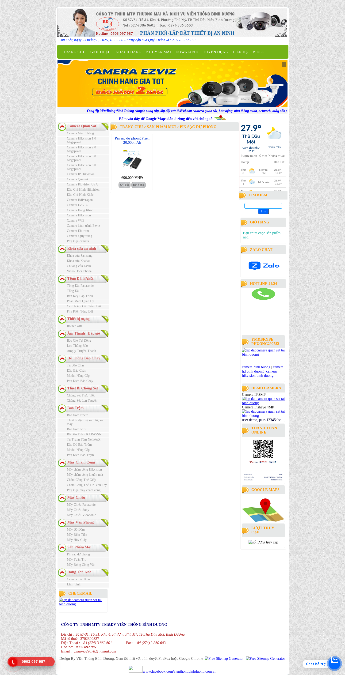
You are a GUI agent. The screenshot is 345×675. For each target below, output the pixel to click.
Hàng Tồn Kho (79, 572)
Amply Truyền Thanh (81, 351)
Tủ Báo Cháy (75, 365)
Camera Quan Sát (81, 126)
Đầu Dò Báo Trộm (79, 444)
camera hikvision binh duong (259, 373)
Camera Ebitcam (78, 231)
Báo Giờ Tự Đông (79, 340)
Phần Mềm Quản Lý (80, 301)
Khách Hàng (128, 52)
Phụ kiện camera (78, 241)
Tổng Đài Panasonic (80, 285)
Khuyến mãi (158, 52)
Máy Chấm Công (81, 462)
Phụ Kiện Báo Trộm (80, 455)
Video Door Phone (79, 271)
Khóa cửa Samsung (79, 255)
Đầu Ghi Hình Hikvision (83, 189)
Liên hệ (240, 52)
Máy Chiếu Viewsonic (81, 515)
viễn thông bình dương (268, 331)
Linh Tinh (73, 584)
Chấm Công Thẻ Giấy (81, 480)
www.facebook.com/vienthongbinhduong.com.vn (179, 671)
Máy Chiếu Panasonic (81, 504)
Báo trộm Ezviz (77, 415)
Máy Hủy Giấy (77, 540)
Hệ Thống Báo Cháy (83, 358)
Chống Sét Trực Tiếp (81, 395)
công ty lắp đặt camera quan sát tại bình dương (260, 327)
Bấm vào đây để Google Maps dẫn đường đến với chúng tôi (166, 119)
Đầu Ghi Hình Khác (80, 194)
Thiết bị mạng (78, 319)
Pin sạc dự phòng (78, 554)
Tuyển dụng (215, 52)
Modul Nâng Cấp (78, 375)
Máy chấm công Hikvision (84, 469)
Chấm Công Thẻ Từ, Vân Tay (87, 485)
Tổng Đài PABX (80, 278)
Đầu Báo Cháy (76, 370)
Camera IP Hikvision (81, 174)
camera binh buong (256, 367)
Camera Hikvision (79, 215)
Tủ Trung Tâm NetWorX (83, 439)
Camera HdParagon (80, 200)
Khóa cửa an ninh (81, 248)
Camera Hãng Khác (80, 210)
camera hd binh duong (263, 369)
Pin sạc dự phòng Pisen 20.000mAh (132, 140)
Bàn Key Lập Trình (80, 296)
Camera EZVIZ (77, 205)
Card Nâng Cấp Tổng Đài (84, 306)
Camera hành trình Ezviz (83, 225)
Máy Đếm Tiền (77, 534)
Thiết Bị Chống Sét (82, 388)
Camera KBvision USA (82, 184)
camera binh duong (255, 302)
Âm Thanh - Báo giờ (83, 333)
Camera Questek (77, 179)
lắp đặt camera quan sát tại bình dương (262, 312)
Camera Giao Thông (80, 133)
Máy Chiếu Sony (78, 510)
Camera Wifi (75, 220)
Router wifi (74, 326)
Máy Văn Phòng (80, 522)
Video (258, 52)
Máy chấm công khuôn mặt (85, 474)
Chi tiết (124, 184)
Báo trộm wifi (76, 429)
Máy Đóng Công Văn (81, 564)
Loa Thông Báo (77, 345)
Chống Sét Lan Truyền (82, 400)
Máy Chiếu (76, 497)
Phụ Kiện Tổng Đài (80, 311)
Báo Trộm (75, 408)
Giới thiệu (100, 52)
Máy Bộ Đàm (76, 529)
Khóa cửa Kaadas (78, 261)
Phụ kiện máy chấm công (83, 490)
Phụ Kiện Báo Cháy (80, 381)
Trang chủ (74, 52)
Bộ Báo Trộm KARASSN (84, 434)
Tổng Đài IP (75, 291)
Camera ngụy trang (79, 236)
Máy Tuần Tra (76, 559)
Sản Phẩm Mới (79, 547)
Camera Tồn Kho (78, 579)
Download (187, 52)
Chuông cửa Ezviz (79, 266)
